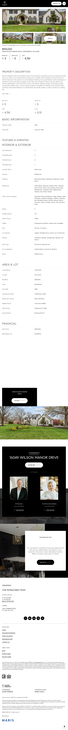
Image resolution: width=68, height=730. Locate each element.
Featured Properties (8, 633)
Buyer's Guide (6, 654)
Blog (3, 651)
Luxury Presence (7, 691)
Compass (37, 662)
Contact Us (56, 3)
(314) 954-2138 (50, 510)
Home (4, 630)
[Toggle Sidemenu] (64, 3)
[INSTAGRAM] (25, 618)
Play (34, 20)
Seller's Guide (6, 657)
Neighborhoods (7, 639)
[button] (45, 562)
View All (50, 38)
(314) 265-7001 (20, 510)
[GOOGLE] (38, 618)
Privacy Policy (39, 691)
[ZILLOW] (34, 618)
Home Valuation (7, 636)
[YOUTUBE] (30, 618)
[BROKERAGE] (42, 618)
